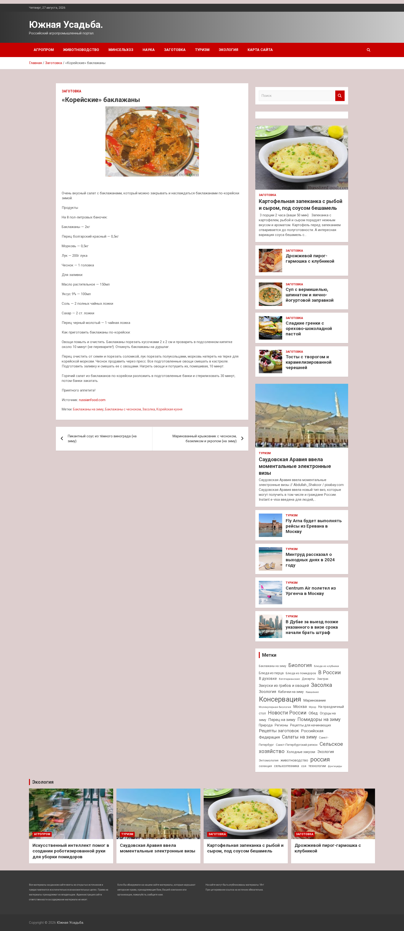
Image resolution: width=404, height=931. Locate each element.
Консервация (280, 699)
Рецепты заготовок (279, 730)
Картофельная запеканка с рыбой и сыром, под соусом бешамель (245, 848)
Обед (313, 713)
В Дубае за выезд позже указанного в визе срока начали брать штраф (312, 627)
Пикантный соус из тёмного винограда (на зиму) (102, 438)
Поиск (340, 96)
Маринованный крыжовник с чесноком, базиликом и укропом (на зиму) (205, 438)
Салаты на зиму (299, 737)
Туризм (202, 50)
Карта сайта (260, 50)
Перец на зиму (281, 719)
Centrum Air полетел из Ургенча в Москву (311, 590)
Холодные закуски (301, 752)
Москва (300, 706)
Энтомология (268, 760)
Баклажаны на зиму (88, 409)
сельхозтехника (286, 766)
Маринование (314, 700)
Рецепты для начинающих (310, 725)
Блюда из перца (271, 673)
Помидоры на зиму (318, 719)
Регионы (281, 725)
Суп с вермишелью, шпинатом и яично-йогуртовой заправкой (310, 295)
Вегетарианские (289, 679)
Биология (300, 665)
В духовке (268, 678)
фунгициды (335, 766)
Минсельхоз (120, 50)
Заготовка (175, 50)
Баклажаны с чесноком (123, 409)
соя (303, 766)
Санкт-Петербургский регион (296, 744)
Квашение (312, 692)
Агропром (44, 50)
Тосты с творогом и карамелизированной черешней (309, 362)
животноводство (294, 760)
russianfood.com (92, 400)
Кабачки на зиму (291, 692)
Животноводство (81, 50)
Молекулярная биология (275, 707)
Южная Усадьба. (66, 24)
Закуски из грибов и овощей (284, 685)
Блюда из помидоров (301, 673)
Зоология (267, 691)
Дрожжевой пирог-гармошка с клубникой (310, 258)
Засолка (148, 409)
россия (320, 759)
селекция (265, 766)
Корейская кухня (169, 409)
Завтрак (322, 679)
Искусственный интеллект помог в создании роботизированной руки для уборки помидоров (70, 851)
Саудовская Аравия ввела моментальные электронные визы (295, 466)
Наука (149, 50)
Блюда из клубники (326, 666)
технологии (317, 766)
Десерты (308, 679)
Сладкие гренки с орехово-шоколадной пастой (309, 328)
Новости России (287, 713)
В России (329, 672)
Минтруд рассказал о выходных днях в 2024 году (310, 560)
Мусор (312, 707)
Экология (228, 50)
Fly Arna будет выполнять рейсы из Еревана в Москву (314, 526)
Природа (266, 725)
